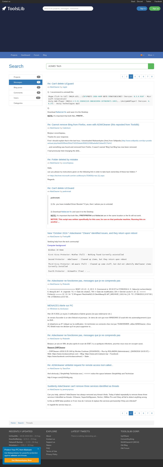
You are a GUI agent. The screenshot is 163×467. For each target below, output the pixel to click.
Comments (26, 93)
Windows (53, 309)
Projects (14, 55)
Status (48, 445)
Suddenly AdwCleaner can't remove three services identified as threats (83, 386)
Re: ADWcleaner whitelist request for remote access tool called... (80, 365)
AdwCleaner (55, 87)
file (61, 112)
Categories (18, 103)
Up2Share (125, 436)
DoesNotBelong (15, 439)
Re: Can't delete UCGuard (60, 188)
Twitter (148, 1)
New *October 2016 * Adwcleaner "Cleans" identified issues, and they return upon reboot (92, 233)
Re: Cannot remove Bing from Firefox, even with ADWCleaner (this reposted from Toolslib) (93, 124)
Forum (36, 55)
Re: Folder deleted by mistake (62, 159)
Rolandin (66, 284)
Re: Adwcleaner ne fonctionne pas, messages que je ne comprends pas (83, 280)
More (150, 55)
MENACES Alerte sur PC (60, 305)
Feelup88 (66, 236)
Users (26, 98)
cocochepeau (68, 163)
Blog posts (26, 87)
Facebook (158, 1)
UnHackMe (13, 436)
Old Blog (124, 445)
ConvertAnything (127, 439)
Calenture (67, 128)
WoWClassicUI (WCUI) (130, 442)
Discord (140, 1)
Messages (26, 82)
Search (16, 66)
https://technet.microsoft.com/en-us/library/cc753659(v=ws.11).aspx (77, 176)
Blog (45, 55)
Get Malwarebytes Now (22, 460)
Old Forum (125, 448)
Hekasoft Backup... (16, 442)
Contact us (6, 1)
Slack (133, 1)
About (48, 436)
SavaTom (66, 368)
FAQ (48, 448)
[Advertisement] (81, 30)
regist (65, 87)
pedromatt (67, 191)
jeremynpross (68, 389)
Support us (50, 442)
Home (13, 423)
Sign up (155, 9)
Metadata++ (14, 445)
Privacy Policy (51, 454)
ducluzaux (64, 309)
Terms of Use (51, 451)
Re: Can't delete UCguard (60, 83)
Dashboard (25, 55)
